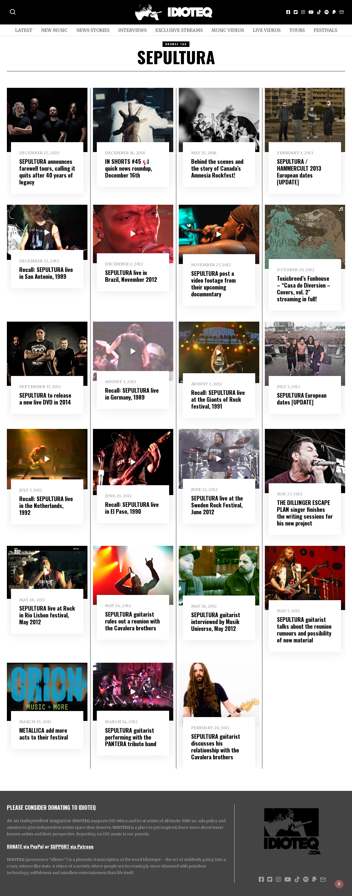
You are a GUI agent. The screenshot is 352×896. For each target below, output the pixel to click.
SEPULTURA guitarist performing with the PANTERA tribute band (130, 737)
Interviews (132, 30)
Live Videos (266, 30)
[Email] (341, 12)
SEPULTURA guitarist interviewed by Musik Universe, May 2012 (215, 621)
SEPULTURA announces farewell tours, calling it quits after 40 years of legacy (47, 171)
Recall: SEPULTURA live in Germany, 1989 (132, 393)
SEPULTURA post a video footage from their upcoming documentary (213, 283)
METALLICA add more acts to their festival (43, 733)
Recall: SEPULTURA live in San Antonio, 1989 (46, 272)
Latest (23, 30)
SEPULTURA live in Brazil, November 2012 (131, 275)
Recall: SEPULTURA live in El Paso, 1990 (132, 507)
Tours (297, 30)
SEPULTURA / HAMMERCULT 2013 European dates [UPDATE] (299, 171)
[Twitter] (295, 12)
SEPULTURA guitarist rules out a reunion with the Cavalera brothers (132, 621)
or (47, 846)
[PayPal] (334, 12)
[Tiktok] (319, 12)
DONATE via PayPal (25, 846)
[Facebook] (288, 12)
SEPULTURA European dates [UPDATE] (301, 398)
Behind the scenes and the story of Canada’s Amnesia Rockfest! (217, 168)
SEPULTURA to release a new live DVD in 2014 (45, 398)
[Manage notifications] (339, 884)
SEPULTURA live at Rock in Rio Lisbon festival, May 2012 (47, 615)
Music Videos (227, 30)
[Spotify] (326, 12)
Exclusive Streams (179, 30)
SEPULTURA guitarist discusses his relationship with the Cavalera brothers (215, 746)
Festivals (325, 30)
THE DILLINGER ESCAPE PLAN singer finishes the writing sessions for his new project (305, 512)
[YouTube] (311, 12)
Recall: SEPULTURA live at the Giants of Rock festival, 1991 (218, 399)
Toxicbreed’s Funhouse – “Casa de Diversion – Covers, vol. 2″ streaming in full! (303, 288)
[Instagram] (303, 12)
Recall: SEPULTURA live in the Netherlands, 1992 (46, 505)
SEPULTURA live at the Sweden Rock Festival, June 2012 (217, 505)
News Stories (92, 30)
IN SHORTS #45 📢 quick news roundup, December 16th (128, 168)
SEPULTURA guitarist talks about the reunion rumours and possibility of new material (304, 629)
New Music (54, 30)
